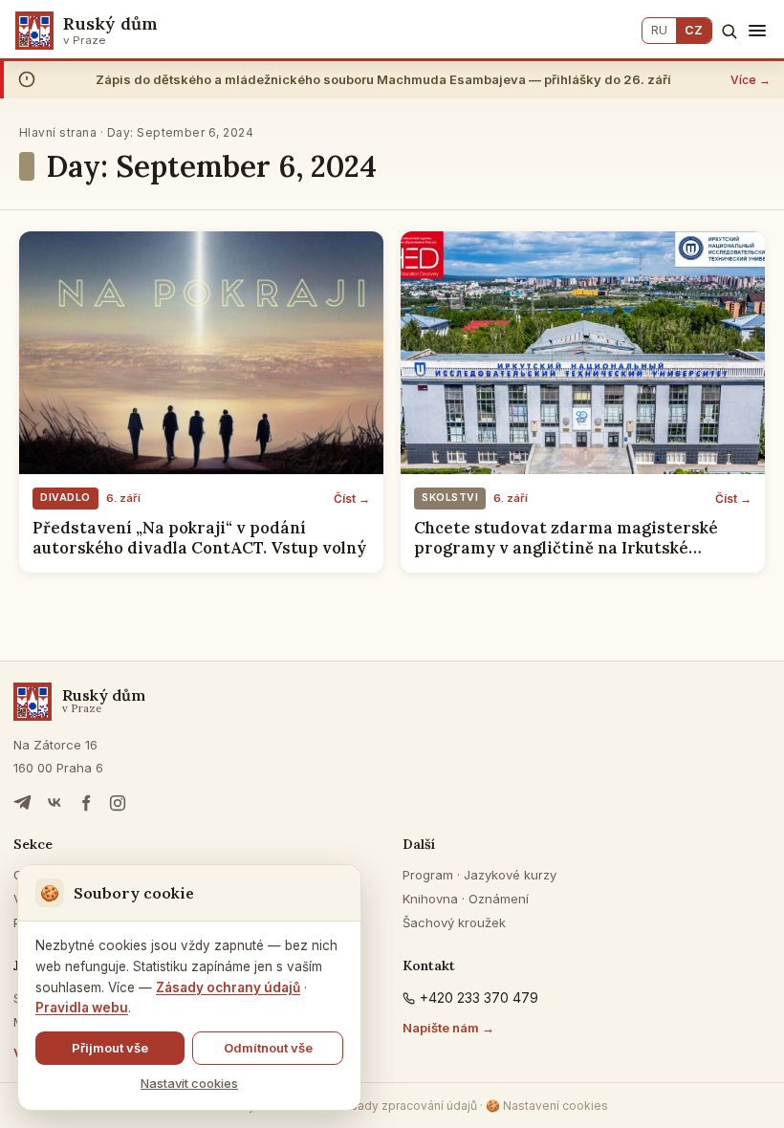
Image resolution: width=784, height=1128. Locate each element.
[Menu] (757, 30)
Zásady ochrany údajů (228, 987)
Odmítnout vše (268, 1047)
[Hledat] (729, 31)
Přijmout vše (110, 1047)
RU (659, 30)
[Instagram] (117, 803)
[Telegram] (23, 803)
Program (428, 874)
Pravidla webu (81, 1007)
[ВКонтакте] (54, 803)
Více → (750, 80)
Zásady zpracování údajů (407, 1105)
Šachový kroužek (454, 922)
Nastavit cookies (189, 1083)
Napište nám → (448, 1027)
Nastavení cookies (547, 1105)
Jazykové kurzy (510, 874)
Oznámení (498, 898)
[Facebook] (86, 803)
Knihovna (430, 898)
